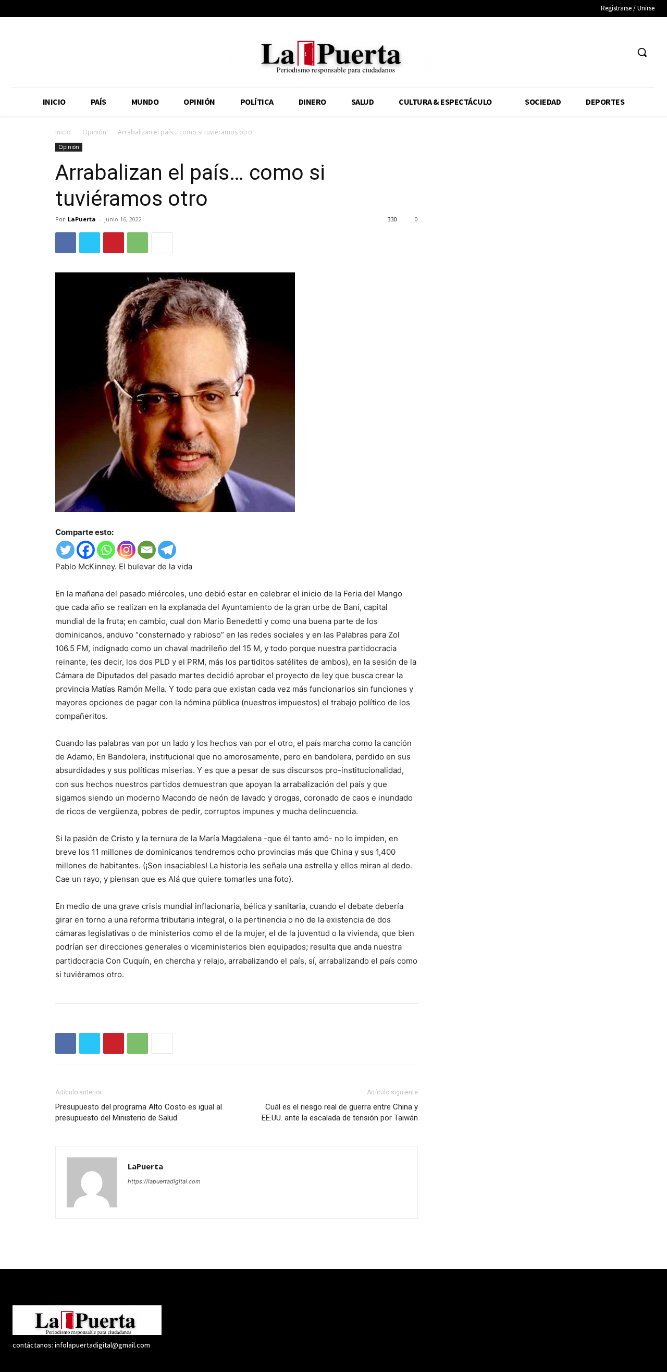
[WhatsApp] (137, 242)
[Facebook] (561, 52)
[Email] (147, 550)
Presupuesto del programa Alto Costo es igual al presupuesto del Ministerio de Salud (138, 1112)
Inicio (63, 132)
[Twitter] (601, 52)
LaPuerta (82, 219)
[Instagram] (581, 52)
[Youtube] (620, 52)
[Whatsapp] (106, 550)
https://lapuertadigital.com (164, 1181)
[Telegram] (167, 550)
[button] (641, 52)
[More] (162, 242)
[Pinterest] (113, 242)
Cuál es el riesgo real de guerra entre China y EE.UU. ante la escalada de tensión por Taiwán (340, 1112)
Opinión (94, 132)
